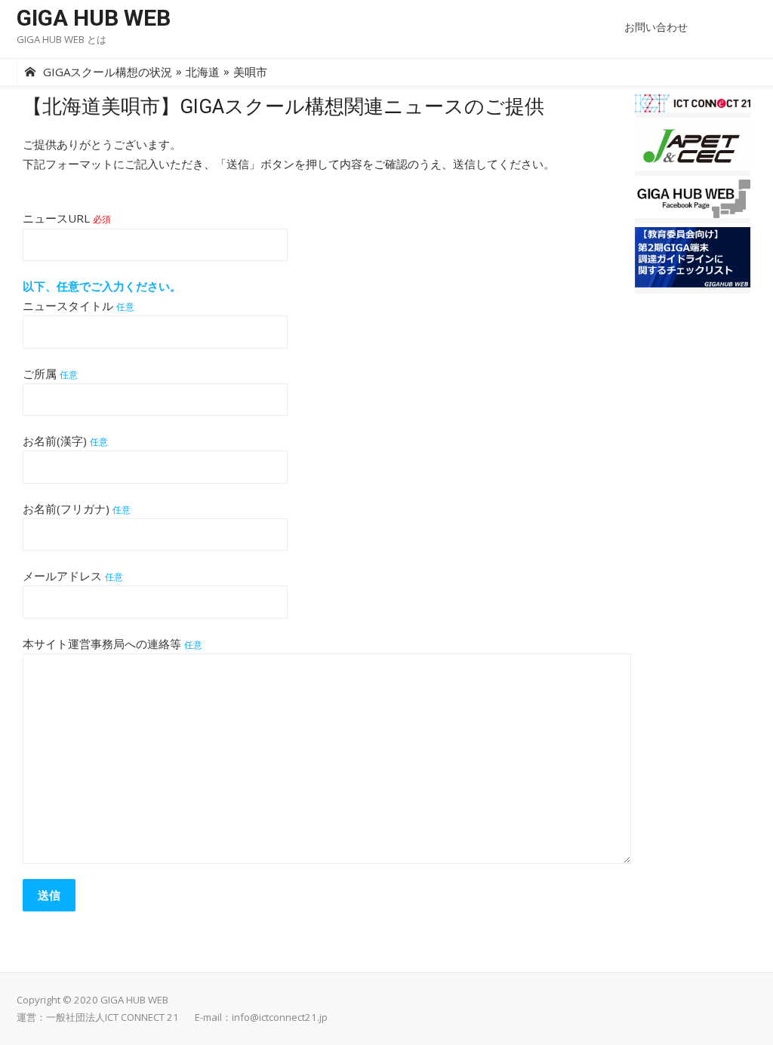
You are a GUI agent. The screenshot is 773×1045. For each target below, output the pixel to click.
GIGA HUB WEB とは (61, 39)
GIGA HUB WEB (94, 18)
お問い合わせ (656, 27)
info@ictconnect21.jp (280, 1017)
